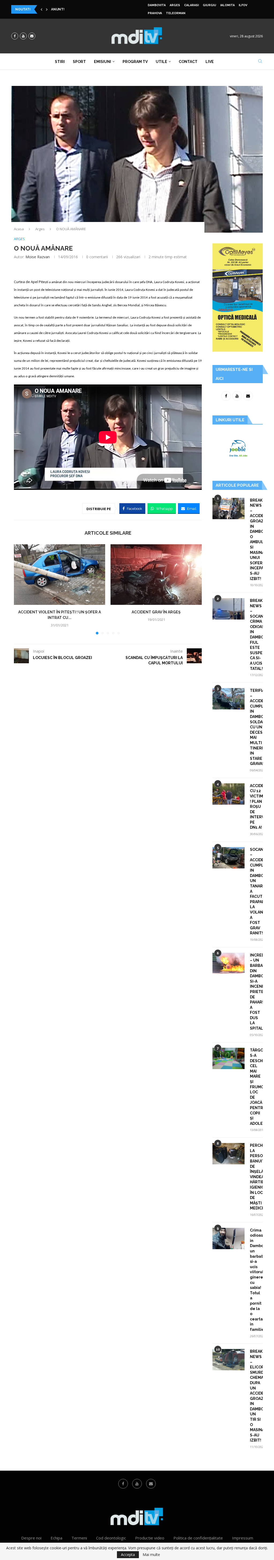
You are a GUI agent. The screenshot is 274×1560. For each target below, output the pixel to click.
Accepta (128, 1554)
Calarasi (191, 5)
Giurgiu (209, 5)
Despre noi (31, 1538)
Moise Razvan (37, 256)
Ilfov (243, 5)
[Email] (31, 36)
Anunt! (57, 9)
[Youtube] (23, 36)
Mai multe (151, 1555)
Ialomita (227, 5)
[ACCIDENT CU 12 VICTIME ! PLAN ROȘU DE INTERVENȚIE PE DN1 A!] (228, 794)
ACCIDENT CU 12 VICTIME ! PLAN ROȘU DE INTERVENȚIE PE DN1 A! (256, 807)
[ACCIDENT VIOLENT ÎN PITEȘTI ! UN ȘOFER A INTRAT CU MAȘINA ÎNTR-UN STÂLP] (59, 574)
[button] (41, 9)
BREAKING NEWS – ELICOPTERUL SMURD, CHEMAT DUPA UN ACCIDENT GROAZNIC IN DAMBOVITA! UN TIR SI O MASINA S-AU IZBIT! (256, 1395)
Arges (175, 5)
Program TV (135, 61)
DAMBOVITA (157, 5)
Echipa (56, 1538)
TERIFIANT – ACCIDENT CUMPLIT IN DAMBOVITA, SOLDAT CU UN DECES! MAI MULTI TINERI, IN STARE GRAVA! (256, 727)
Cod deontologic (111, 1538)
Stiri (60, 61)
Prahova (155, 13)
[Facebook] (14, 36)
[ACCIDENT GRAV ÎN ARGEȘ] (156, 574)
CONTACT (188, 61)
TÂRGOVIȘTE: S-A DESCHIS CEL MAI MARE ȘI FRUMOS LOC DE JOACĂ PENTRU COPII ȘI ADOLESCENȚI (256, 1086)
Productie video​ (149, 1538)
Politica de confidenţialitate (198, 1538)
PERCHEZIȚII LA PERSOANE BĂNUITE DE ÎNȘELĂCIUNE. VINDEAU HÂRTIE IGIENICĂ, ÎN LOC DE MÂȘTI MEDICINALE (256, 1176)
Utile (161, 61)
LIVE (210, 61)
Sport (79, 61)
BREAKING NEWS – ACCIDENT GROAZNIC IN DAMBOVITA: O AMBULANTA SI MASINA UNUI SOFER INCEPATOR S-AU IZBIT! (256, 539)
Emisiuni (102, 61)
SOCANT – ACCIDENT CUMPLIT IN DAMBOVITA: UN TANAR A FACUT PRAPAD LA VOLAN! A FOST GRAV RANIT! (256, 891)
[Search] (260, 61)
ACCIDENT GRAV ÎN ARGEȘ (156, 612)
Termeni (79, 1538)
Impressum (242, 1538)
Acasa (19, 229)
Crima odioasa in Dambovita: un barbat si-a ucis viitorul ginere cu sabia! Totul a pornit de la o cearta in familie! (256, 1280)
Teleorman (175, 13)
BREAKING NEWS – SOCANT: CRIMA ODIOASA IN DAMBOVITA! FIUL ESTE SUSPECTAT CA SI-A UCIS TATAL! (256, 634)
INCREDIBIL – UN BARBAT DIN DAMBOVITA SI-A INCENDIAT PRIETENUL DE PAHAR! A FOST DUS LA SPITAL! (256, 991)
